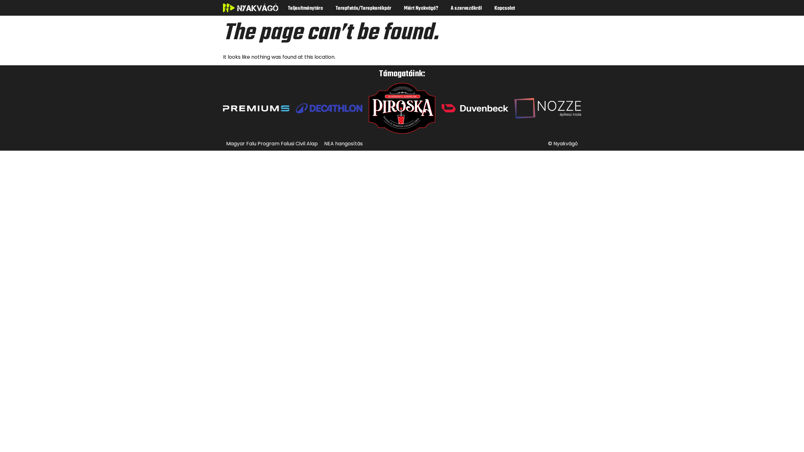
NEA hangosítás (343, 143)
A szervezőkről (466, 8)
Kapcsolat (504, 8)
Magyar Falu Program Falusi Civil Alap (272, 143)
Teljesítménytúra (305, 8)
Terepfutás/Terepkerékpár (363, 8)
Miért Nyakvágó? (421, 8)
